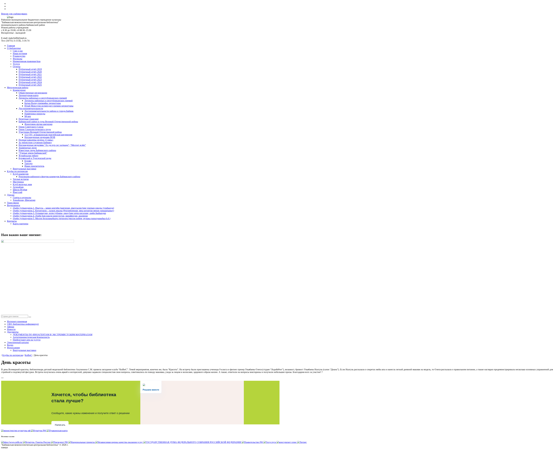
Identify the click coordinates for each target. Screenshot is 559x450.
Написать (60, 425)
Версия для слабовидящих (14, 14)
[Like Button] (2, 377)
